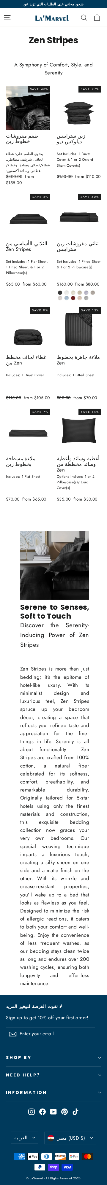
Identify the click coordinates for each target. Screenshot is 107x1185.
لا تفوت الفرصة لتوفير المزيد (34, 1006)
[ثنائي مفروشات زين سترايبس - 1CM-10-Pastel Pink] (80, 298)
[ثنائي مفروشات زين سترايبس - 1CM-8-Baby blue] (66, 298)
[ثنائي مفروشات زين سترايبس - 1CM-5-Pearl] (60, 293)
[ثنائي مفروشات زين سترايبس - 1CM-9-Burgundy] (73, 298)
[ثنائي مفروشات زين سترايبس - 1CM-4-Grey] (86, 293)
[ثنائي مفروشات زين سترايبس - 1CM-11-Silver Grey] (86, 298)
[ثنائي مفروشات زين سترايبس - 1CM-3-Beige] (80, 293)
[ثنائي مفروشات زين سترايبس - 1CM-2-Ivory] (73, 293)
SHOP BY (19, 1057)
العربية (20, 1137)
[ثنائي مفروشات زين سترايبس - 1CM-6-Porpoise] (93, 293)
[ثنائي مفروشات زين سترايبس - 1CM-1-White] (66, 293)
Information (26, 1092)
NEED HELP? (23, 1075)
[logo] (48, 17)
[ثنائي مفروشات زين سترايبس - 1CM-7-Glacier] (60, 298)
